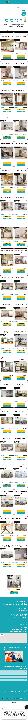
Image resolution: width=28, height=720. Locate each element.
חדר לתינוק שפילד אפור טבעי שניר (7, 465)
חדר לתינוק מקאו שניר (7, 224)
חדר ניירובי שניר (7, 384)
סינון (14, 32)
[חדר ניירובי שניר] (7, 399)
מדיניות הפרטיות (7, 715)
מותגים (6, 693)
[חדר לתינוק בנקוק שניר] (21, 212)
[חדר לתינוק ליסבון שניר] (7, 212)
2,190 (25, 428)
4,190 (3, 53)
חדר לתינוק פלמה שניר (21, 90)
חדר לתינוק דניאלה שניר (7, 518)
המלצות (16, 691)
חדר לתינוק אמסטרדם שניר (21, 251)
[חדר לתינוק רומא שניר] (7, 51)
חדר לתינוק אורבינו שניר (20, 331)
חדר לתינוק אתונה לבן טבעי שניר (7, 358)
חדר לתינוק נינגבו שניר (21, 117)
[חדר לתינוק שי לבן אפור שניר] (21, 506)
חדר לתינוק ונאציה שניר (21, 518)
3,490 (3, 241)
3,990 (25, 80)
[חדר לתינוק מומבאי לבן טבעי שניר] (21, 373)
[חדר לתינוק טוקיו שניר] (7, 266)
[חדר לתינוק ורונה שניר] (7, 185)
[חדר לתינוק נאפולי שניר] (21, 319)
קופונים (8, 690)
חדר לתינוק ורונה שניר (7, 170)
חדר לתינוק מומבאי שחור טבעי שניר (21, 385)
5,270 (12, 321)
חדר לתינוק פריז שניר (21, 224)
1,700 (12, 348)
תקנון (10, 691)
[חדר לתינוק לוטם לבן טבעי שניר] (7, 292)
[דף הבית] (8, 691)
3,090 (16, 161)
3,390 (12, 161)
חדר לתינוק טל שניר (7, 304)
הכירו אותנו (16, 690)
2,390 (16, 294)
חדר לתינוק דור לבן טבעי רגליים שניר (7, 331)
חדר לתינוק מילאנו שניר (7, 117)
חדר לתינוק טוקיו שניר (7, 251)
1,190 (3, 401)
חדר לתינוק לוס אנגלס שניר (21, 546)
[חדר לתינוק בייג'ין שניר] (21, 78)
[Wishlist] (7, 2)
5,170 (3, 321)
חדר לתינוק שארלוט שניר (7, 412)
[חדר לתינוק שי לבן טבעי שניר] (7, 506)
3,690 (12, 134)
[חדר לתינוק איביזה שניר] (7, 78)
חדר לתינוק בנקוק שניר (21, 197)
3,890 (16, 80)
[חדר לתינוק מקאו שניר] (7, 239)
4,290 (12, 54)
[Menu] (26, 2)
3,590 (3, 134)
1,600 (3, 348)
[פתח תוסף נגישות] (26, 707)
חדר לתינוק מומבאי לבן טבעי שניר (21, 358)
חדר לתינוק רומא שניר (7, 36)
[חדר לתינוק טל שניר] (7, 319)
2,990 (16, 214)
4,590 (16, 53)
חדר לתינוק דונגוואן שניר (7, 90)
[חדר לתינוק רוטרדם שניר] (21, 426)
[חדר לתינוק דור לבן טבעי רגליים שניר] (7, 346)
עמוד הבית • (23, 690)
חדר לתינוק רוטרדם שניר (20, 411)
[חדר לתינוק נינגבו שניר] (21, 132)
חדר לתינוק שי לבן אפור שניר (21, 492)
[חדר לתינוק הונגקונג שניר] (21, 185)
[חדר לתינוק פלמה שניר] (21, 105)
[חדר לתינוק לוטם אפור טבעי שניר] (21, 292)
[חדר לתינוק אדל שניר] (7, 453)
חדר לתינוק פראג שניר (21, 143)
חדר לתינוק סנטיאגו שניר (20, 438)
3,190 (25, 161)
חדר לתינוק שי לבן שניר (14, 572)
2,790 (12, 214)
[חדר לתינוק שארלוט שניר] (7, 426)
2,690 (3, 214)
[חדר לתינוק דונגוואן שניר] (7, 105)
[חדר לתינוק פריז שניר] (21, 239)
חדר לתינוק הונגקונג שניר (21, 171)
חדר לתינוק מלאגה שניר (20, 36)
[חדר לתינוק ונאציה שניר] (21, 533)
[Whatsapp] (4, 2)
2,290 (3, 294)
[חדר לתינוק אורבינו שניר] (21, 346)
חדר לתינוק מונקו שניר (7, 143)
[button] (21, 58)
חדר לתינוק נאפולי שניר (21, 304)
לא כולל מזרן (17, 40)
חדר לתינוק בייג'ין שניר (21, 63)
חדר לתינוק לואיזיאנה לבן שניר (21, 465)
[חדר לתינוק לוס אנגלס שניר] (21, 560)
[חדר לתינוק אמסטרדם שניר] (21, 266)
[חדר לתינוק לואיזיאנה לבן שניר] (21, 480)
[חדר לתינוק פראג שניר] (21, 158)
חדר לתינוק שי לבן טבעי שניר (7, 492)
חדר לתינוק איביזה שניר (7, 63)
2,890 (16, 268)
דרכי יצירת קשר (14, 693)
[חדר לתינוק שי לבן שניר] (14, 587)
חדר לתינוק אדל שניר (7, 438)
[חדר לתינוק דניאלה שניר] (7, 533)
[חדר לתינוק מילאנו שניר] (7, 132)
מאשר (14, 717)
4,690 (25, 54)
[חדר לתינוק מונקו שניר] (7, 158)
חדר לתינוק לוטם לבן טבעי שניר (7, 278)
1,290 (12, 402)
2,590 (12, 107)
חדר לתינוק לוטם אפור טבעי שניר (21, 278)
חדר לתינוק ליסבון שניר (7, 197)
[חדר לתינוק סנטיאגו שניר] (21, 453)
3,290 (3, 161)
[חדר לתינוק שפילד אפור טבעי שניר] (7, 480)
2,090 (16, 428)
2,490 (3, 107)
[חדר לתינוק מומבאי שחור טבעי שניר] (21, 399)
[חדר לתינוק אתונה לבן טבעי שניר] (7, 373)
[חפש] (2, 2)
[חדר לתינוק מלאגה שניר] (21, 51)
